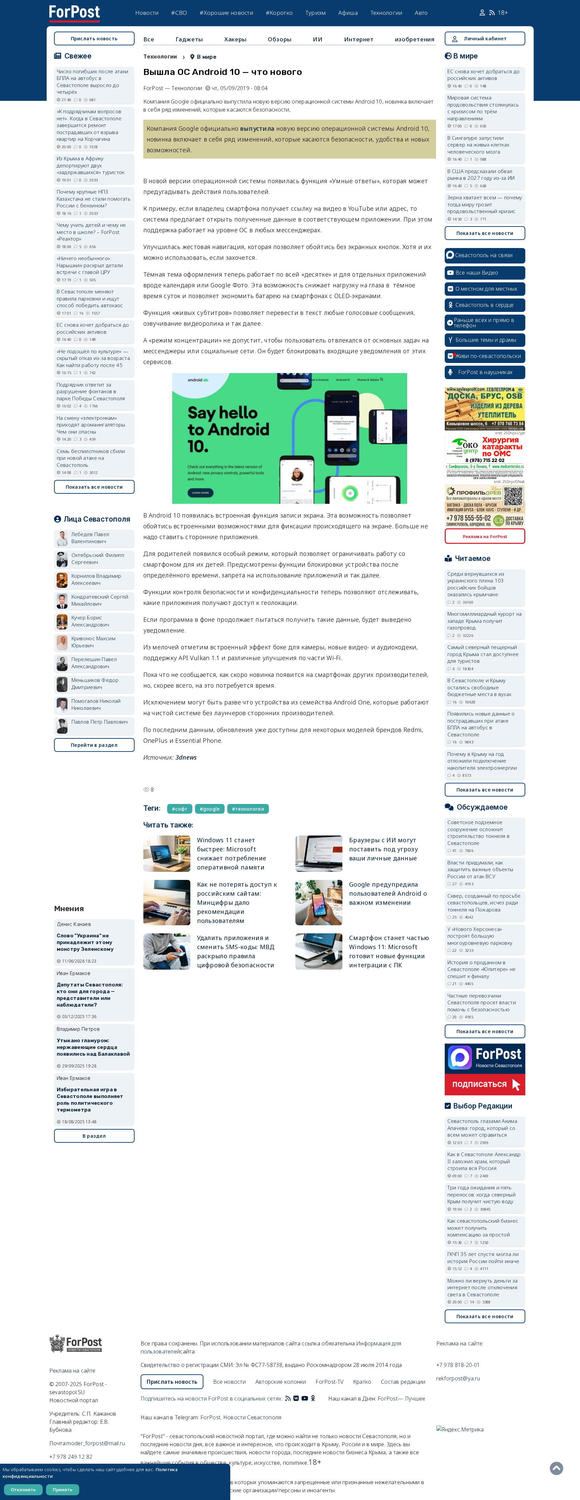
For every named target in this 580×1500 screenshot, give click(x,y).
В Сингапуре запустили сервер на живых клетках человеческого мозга (478, 144)
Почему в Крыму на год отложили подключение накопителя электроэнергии (482, 761)
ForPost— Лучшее (402, 1398)
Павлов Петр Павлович (99, 721)
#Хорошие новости (226, 12)
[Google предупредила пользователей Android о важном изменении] (318, 902)
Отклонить (23, 1490)
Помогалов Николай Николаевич (96, 704)
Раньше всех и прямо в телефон (484, 322)
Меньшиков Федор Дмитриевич (95, 683)
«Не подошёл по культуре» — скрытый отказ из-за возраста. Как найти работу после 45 (94, 358)
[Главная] (74, 9)
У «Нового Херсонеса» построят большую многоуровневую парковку (480, 936)
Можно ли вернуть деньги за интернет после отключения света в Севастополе (482, 1287)
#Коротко (279, 12)
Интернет (359, 39)
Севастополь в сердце (484, 305)
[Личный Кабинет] (483, 12)
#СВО (179, 12)
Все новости (229, 1381)
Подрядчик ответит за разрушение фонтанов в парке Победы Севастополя (91, 391)
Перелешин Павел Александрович (94, 663)
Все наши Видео (476, 273)
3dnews (186, 757)
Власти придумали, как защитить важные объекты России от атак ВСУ (480, 869)
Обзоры (280, 39)
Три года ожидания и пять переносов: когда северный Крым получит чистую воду (481, 1194)
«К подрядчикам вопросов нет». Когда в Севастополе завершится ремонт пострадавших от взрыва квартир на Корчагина (89, 125)
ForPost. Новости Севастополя (240, 1417)
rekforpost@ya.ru (458, 1378)
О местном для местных (486, 289)
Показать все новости (94, 487)
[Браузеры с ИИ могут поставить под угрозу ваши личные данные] (318, 854)
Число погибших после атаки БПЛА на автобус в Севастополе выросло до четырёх (93, 81)
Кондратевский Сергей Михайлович (100, 600)
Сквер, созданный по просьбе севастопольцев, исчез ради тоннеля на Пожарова (484, 902)
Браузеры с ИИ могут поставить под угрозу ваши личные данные (383, 849)
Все (148, 39)
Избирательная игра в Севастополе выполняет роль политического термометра (90, 1099)
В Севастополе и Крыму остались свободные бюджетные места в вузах (479, 687)
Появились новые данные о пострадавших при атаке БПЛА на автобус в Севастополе (481, 724)
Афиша (348, 12)
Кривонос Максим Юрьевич (93, 642)
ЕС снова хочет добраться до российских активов (93, 328)
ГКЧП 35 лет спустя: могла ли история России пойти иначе (483, 1257)
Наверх (558, 1468)
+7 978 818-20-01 (458, 1365)
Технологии (386, 12)
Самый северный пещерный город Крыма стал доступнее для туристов (483, 654)
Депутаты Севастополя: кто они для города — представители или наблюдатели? (90, 995)
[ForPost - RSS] (288, 1398)
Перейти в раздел (94, 745)
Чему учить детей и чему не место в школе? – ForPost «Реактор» (91, 231)
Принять (62, 1490)
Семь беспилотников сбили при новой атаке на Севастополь (91, 458)
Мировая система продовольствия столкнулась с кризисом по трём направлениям (483, 108)
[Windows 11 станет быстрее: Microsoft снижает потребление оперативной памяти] (166, 854)
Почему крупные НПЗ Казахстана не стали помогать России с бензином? (94, 198)
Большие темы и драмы (486, 340)
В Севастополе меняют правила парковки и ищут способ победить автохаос (90, 298)
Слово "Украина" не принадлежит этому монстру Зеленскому (85, 942)
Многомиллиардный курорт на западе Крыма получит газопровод (484, 620)
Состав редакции (403, 1381)
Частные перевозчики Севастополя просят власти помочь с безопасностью (481, 1002)
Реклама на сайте (72, 1370)
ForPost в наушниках (485, 372)
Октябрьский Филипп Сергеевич (97, 558)
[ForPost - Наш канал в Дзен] (317, 1398)
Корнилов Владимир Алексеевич (96, 579)
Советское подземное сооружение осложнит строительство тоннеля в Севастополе (478, 832)
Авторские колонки (280, 1381)
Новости (147, 12)
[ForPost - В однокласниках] (313, 1398)
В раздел (94, 1136)
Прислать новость (94, 38)
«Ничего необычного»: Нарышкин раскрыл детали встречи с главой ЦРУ (90, 265)
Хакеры (235, 39)
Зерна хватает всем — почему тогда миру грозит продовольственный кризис (484, 204)
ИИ (318, 39)
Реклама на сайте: (460, 1343)
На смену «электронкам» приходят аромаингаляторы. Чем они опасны (92, 424)
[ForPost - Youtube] (304, 1398)
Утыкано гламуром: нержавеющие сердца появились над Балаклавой (93, 1047)
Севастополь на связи (484, 255)
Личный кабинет (485, 38)
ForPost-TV (329, 1381)
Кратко (362, 1381)
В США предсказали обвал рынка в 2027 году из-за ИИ (481, 174)
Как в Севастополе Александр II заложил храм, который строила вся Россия (484, 1161)
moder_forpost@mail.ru (95, 1443)
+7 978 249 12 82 (71, 1456)
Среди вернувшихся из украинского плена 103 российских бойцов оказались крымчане (475, 584)
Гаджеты (189, 39)
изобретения (415, 39)
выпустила (257, 128)
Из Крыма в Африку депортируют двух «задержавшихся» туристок (91, 165)
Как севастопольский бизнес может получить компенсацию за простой (483, 1227)
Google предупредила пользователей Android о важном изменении (388, 893)
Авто (421, 12)
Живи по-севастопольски (488, 356)
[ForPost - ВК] (296, 1398)
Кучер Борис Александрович (90, 621)
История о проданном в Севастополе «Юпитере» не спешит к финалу (481, 969)
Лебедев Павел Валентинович (90, 537)
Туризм (315, 12)
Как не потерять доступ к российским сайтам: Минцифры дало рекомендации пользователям (237, 902)
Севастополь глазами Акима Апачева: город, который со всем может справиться (482, 1128)
